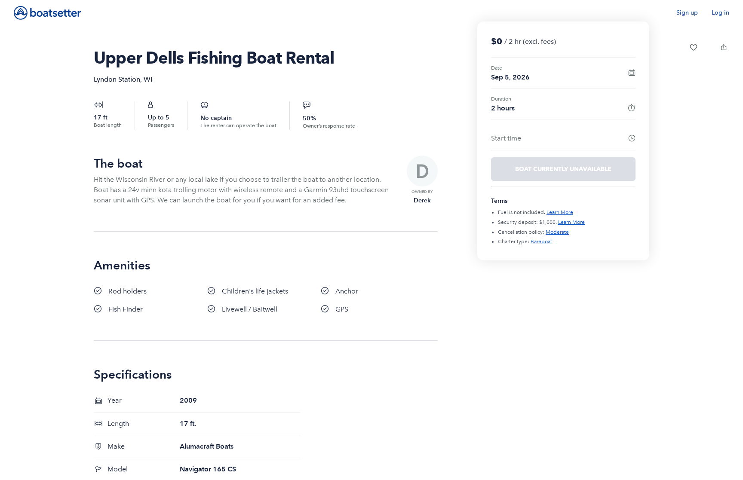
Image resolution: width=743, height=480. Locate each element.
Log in (720, 12)
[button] (693, 47)
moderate (557, 232)
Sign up (687, 12)
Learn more (560, 212)
